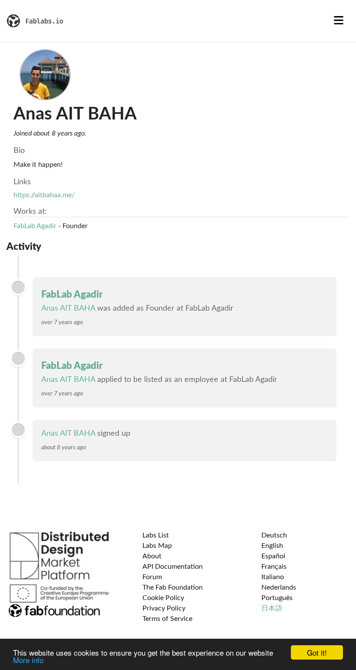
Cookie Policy (163, 597)
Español (273, 556)
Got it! (317, 652)
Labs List (155, 535)
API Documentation (172, 566)
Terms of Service (167, 618)
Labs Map (157, 545)
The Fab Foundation (172, 587)
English (272, 545)
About (152, 556)
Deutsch (274, 535)
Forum (152, 577)
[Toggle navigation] (338, 20)
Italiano (272, 577)
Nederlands (278, 587)
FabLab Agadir (34, 225)
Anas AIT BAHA (68, 308)
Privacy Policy (163, 608)
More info (28, 659)
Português (277, 597)
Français (274, 566)
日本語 (271, 608)
